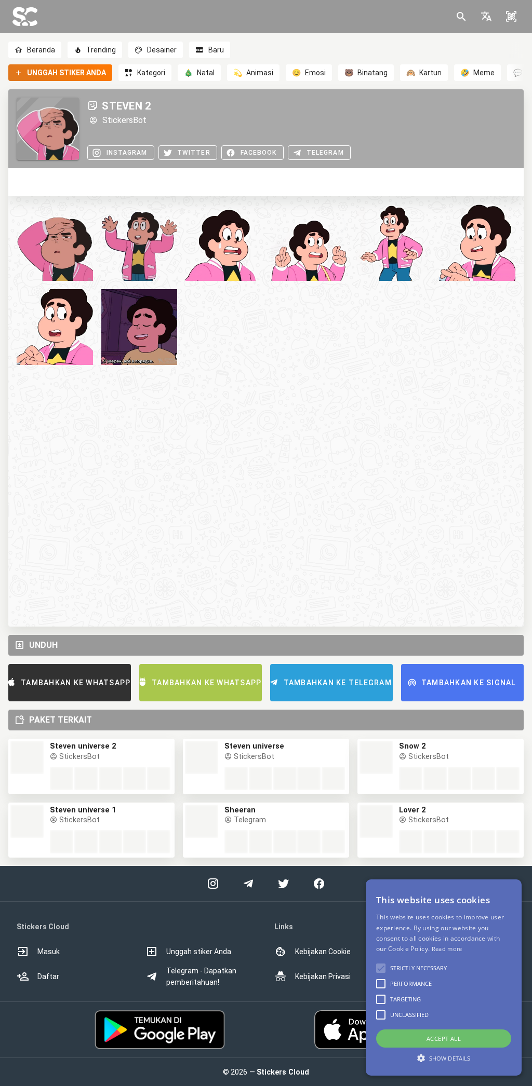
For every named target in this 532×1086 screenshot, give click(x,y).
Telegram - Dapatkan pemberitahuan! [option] (201, 976)
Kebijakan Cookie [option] (323, 951)
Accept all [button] (444, 1038)
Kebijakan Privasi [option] (323, 976)
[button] (486, 16)
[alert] (444, 977)
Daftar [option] (48, 976)
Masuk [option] (48, 951)
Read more (447, 949)
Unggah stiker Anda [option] (198, 951)
